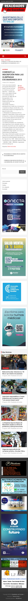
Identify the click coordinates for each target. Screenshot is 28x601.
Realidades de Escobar (16, 375)
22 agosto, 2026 (6, 375)
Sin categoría (5, 187)
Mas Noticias (7, 352)
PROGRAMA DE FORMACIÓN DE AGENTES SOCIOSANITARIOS (14, 154)
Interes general (6, 181)
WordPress (19, 598)
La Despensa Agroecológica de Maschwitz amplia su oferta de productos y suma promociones (12, 424)
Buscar (4, 168)
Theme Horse (15, 596)
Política (4, 185)
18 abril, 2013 (5, 82)
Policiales (4, 183)
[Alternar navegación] (3, 56)
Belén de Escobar (11, 146)
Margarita (12, 82)
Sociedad (5, 69)
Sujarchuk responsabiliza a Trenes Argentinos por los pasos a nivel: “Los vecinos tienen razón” (13, 398)
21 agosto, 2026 (6, 453)
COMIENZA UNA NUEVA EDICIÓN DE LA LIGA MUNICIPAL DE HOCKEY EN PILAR (14, 161)
